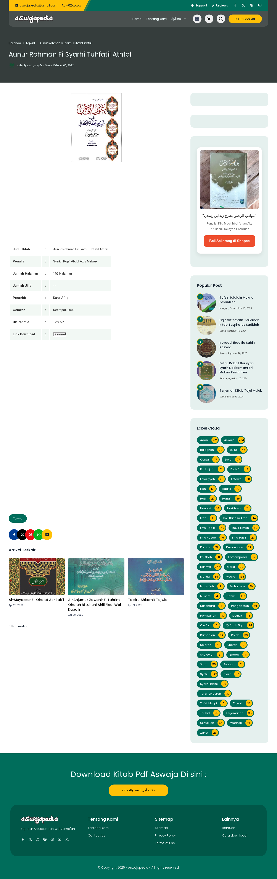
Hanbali (209, 508)
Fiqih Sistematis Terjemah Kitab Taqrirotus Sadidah (239, 322)
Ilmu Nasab (212, 538)
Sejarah (209, 645)
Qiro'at (208, 625)
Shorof (238, 655)
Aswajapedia (138, 867)
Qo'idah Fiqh (239, 625)
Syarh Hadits (213, 684)
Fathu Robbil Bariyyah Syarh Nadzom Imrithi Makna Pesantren (236, 367)
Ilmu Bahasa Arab (239, 518)
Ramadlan (212, 635)
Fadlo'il (239, 469)
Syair (231, 674)
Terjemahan (239, 713)
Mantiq (209, 577)
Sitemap (161, 828)
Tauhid (209, 713)
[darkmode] (209, 19)
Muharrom (241, 586)
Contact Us (96, 835)
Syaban (233, 664)
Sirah (208, 664)
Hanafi (231, 498)
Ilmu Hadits (212, 528)
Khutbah (210, 557)
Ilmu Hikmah (244, 528)
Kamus (209, 547)
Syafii (208, 674)
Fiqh (207, 489)
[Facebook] (14, 534)
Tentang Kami (98, 828)
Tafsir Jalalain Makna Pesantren (236, 299)
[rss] (67, 839)
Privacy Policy (165, 835)
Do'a (232, 459)
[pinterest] (252, 5)
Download (60, 334)
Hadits (230, 489)
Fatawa (240, 479)
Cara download (234, 835)
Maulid (235, 577)
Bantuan (228, 828)
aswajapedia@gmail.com (38, 5)
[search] (221, 19)
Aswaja (234, 440)
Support (201, 5)
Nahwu (236, 596)
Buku (237, 450)
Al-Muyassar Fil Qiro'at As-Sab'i (36, 599)
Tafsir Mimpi (212, 703)
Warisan (240, 723)
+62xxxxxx (73, 5)
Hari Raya (237, 508)
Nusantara (211, 606)
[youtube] (260, 5)
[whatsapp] (38, 534)
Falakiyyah (211, 479)
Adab (208, 440)
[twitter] (243, 5)
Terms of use (165, 843)
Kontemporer (241, 557)
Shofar (235, 645)
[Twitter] (22, 534)
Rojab (239, 635)
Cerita (208, 459)
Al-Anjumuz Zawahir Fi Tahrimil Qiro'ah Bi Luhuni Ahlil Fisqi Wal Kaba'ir (94, 604)
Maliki (235, 567)
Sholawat (210, 655)
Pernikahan (212, 616)
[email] (47, 534)
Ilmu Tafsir (243, 538)
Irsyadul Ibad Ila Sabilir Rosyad (237, 344)
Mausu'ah (210, 586)
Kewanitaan (238, 547)
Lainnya (210, 567)
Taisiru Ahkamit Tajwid (147, 599)
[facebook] (235, 5)
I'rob (207, 518)
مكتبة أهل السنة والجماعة (138, 790)
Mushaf (209, 596)
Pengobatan (244, 606)
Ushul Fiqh (211, 723)
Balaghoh (211, 450)
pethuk (241, 616)
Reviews (222, 5)
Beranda (15, 43)
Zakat (208, 733)
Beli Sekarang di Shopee (229, 241)
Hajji (207, 498)
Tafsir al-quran (214, 694)
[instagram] (37, 839)
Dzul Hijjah (211, 469)
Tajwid (30, 43)
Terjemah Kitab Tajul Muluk (240, 390)
